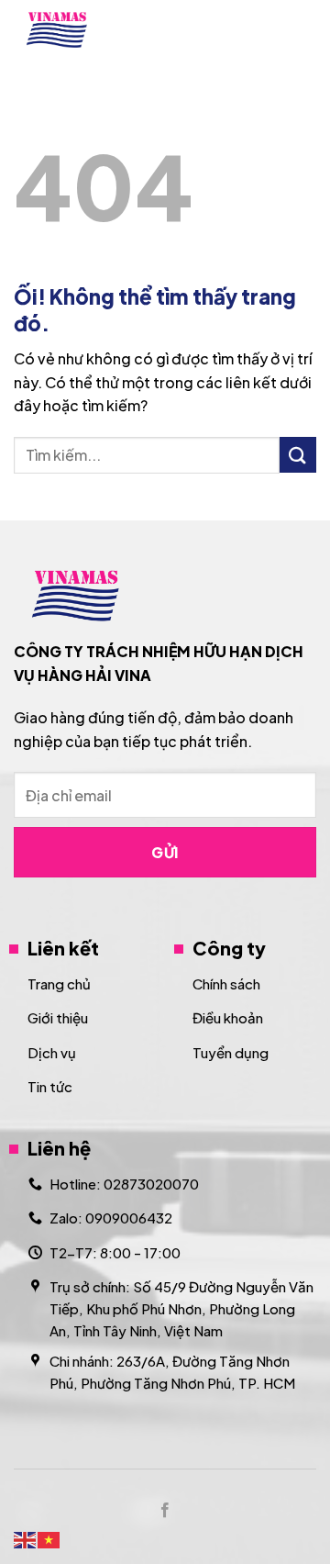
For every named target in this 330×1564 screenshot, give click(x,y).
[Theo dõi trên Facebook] (165, 1511)
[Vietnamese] (49, 1537)
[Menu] (305, 29)
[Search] (259, 29)
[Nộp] (298, 455)
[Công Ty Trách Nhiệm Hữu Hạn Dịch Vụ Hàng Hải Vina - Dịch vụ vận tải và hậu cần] (92, 30)
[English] (26, 1537)
